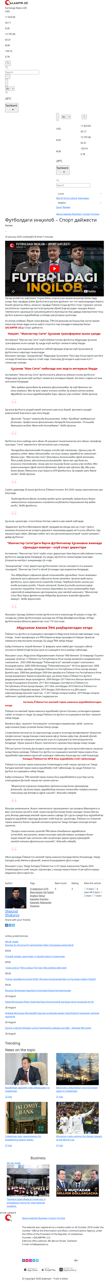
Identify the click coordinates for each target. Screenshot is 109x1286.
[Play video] (54, 268)
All (11, 941)
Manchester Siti (38, 892)
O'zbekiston (36, 888)
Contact (86, 214)
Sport (59, 207)
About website (64, 214)
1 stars (98, 895)
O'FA (45, 888)
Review (66, 207)
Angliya (34, 895)
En (8, 88)
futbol (50, 892)
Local (61, 193)
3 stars (96, 892)
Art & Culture (70, 198)
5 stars (90, 888)
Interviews (83, 198)
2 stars (87, 895)
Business (77, 214)
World (59, 198)
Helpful (62, 202)
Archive (95, 214)
